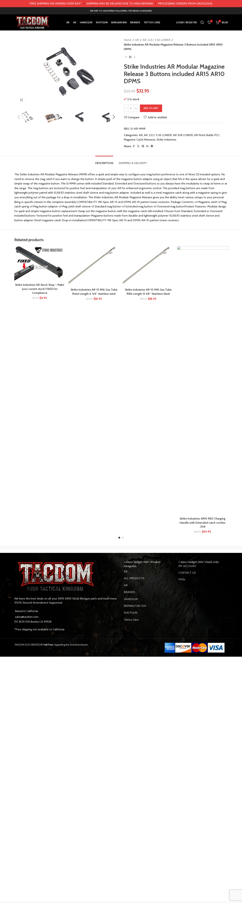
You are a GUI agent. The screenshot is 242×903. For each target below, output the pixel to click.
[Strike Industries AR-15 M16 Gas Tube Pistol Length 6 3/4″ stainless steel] (94, 266)
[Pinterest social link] (143, 146)
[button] (18, 117)
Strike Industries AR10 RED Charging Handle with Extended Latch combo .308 (202, 522)
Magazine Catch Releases (139, 139)
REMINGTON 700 (135, 606)
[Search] (202, 22)
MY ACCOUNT (187, 566)
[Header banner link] (121, 3)
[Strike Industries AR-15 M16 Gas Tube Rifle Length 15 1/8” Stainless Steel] (148, 266)
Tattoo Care (131, 619)
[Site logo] (32, 22)
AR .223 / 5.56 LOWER (156, 40)
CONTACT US (187, 572)
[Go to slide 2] (123, 538)
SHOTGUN (130, 612)
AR (137, 40)
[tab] (104, 161)
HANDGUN (131, 599)
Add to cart (151, 108)
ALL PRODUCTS (134, 578)
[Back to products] (130, 57)
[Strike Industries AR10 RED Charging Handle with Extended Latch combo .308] (202, 380)
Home (127, 40)
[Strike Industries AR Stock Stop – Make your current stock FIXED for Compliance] (39, 263)
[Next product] (134, 57)
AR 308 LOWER (183, 135)
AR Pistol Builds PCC (207, 135)
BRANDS (129, 592)
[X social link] (138, 146)
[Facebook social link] (134, 146)
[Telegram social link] (152, 146)
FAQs (181, 579)
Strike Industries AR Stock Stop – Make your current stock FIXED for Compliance (39, 289)
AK (125, 571)
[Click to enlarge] (21, 99)
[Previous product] (126, 57)
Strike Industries (166, 139)
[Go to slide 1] (119, 538)
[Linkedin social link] (147, 146)
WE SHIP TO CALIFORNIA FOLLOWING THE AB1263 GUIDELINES (121, 10)
